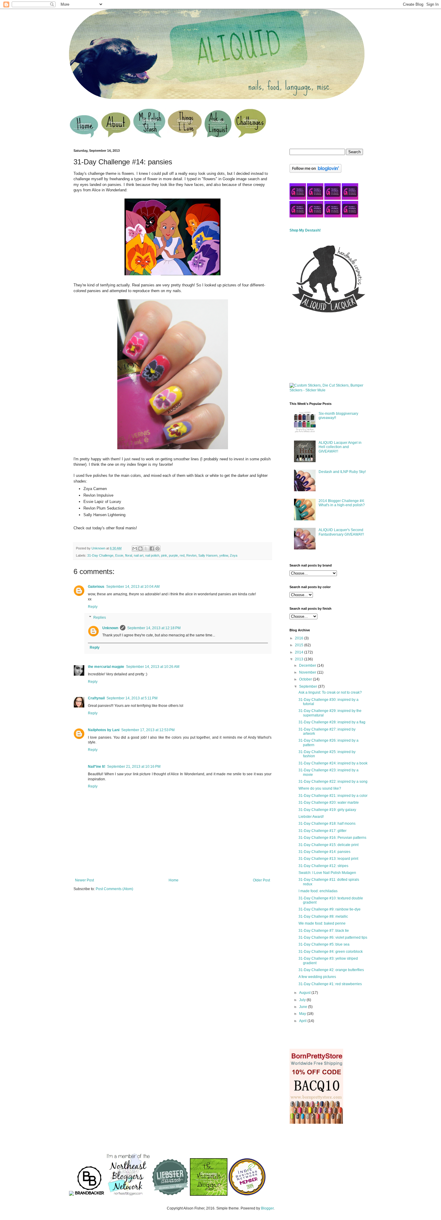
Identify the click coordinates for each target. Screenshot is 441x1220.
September (308, 686)
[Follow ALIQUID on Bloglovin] (315, 171)
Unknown (110, 628)
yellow (223, 555)
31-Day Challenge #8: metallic (323, 916)
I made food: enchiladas (318, 891)
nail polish (152, 555)
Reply (93, 607)
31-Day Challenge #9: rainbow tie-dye (329, 909)
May (303, 1014)
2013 (299, 659)
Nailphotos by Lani (103, 730)
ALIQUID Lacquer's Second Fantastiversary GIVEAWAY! (341, 532)
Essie (119, 555)
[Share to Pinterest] (157, 549)
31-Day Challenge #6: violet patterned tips (332, 937)
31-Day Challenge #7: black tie (323, 930)
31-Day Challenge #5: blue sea (324, 944)
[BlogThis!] (140, 549)
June (303, 1007)
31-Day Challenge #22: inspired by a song (333, 781)
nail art (138, 555)
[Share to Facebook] (152, 549)
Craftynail (96, 698)
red (182, 555)
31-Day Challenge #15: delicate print (328, 845)
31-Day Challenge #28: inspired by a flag (331, 722)
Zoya (233, 555)
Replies (99, 617)
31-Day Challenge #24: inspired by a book (333, 763)
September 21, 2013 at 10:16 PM (133, 766)
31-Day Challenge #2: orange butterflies (331, 970)
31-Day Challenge (100, 555)
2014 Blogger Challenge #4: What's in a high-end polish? (342, 503)
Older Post (261, 880)
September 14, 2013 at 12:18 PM (154, 628)
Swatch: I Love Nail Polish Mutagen (327, 873)
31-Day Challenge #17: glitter (322, 831)
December (308, 665)
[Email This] (135, 549)
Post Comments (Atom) (114, 889)
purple (173, 555)
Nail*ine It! (96, 766)
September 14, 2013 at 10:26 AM (152, 667)
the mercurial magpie (106, 667)
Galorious (96, 587)
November (308, 672)
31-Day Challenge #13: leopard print (328, 859)
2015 (299, 645)
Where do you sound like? (319, 788)
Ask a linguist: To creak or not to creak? (330, 692)
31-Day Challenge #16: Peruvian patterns (332, 838)
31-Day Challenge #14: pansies (324, 852)
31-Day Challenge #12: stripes (323, 866)
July (303, 1000)
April (303, 1021)
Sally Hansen (208, 555)
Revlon (191, 555)
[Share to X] (146, 549)
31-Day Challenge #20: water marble (328, 802)
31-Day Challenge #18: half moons (327, 823)
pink (164, 555)
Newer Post (84, 880)
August (305, 993)
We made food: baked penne (322, 923)
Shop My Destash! (305, 230)
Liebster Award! (311, 817)
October (306, 679)
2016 (299, 638)
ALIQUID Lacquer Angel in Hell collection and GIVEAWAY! (340, 447)
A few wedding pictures (317, 977)
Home (173, 880)
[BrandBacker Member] (90, 1194)
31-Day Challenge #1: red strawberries (330, 984)
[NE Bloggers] (128, 1194)
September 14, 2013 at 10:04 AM (133, 587)
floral (128, 555)
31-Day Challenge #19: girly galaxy (327, 810)
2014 (299, 652)
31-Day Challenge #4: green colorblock (330, 951)
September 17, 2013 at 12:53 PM (148, 730)
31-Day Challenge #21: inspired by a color (333, 796)
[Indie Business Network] (247, 1194)
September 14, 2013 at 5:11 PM (132, 698)
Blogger (267, 1208)
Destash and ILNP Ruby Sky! (342, 472)
